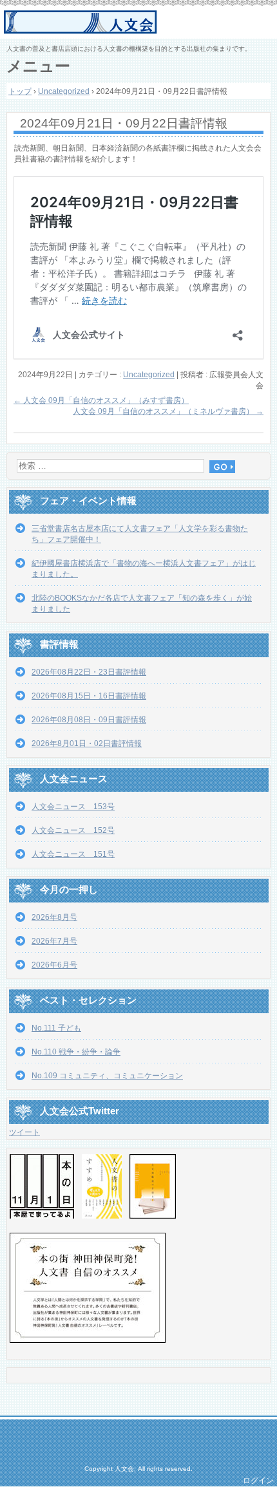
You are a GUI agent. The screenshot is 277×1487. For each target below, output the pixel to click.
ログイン (258, 1480)
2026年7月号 (54, 941)
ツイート (24, 1132)
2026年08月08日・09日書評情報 (89, 719)
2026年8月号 (54, 917)
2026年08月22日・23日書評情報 (89, 672)
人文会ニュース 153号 (73, 806)
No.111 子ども (56, 1028)
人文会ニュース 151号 (73, 854)
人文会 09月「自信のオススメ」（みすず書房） (101, 400)
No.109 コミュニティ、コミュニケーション (107, 1075)
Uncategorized (149, 374)
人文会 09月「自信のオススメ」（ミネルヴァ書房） (168, 411)
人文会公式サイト (140, 22)
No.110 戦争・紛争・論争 (76, 1051)
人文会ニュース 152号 (73, 830)
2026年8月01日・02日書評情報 (87, 743)
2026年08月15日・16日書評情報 (89, 695)
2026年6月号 (54, 964)
